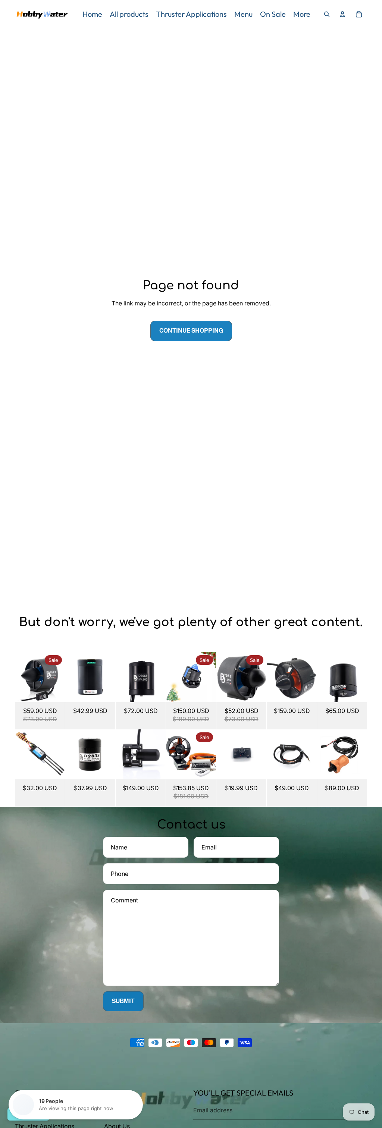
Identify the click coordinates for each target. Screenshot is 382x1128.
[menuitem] (92, 14)
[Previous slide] (20, 677)
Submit (123, 1001)
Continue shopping (191, 330)
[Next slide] (59, 677)
